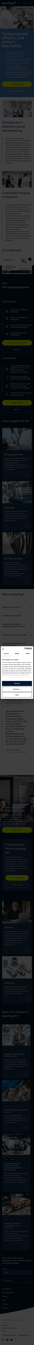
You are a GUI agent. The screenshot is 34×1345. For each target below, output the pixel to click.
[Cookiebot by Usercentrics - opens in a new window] (24, 649)
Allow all (17, 683)
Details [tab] (17, 653)
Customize (16, 689)
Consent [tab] (6, 653)
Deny (17, 695)
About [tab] (28, 653)
